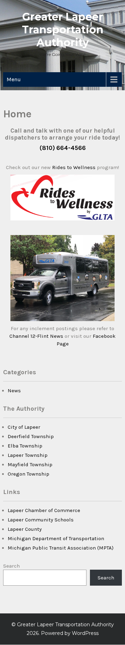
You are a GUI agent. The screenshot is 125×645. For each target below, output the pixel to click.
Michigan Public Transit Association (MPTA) (61, 548)
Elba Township (25, 446)
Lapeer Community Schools (41, 520)
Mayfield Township (30, 464)
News (14, 390)
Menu (14, 79)
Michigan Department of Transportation (56, 538)
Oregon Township (28, 474)
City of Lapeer (24, 427)
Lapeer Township (28, 455)
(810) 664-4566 (63, 147)
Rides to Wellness (73, 167)
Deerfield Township (31, 436)
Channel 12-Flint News (37, 336)
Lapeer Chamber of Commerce (44, 510)
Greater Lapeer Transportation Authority (62, 29)
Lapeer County (25, 529)
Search (11, 566)
